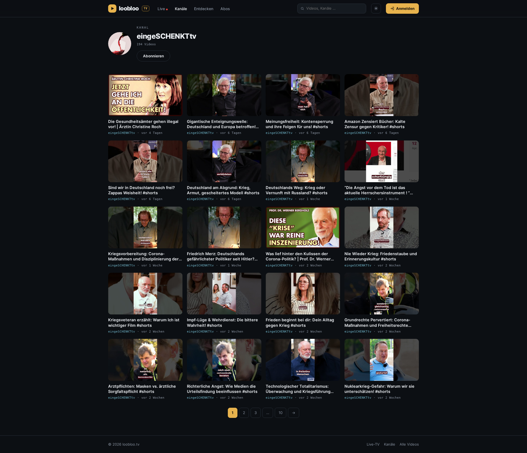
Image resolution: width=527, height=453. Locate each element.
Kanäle (181, 8)
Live (163, 8)
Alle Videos (409, 444)
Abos (225, 8)
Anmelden (405, 8)
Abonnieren (153, 56)
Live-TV (373, 444)
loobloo (133, 8)
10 (280, 412)
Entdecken (203, 8)
